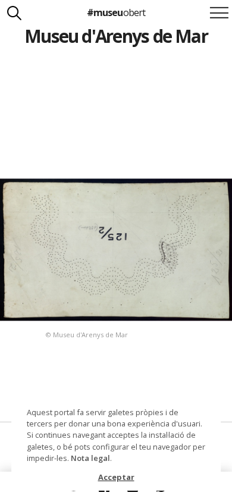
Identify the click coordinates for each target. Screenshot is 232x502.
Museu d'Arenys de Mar (116, 36)
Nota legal (90, 458)
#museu (116, 12)
